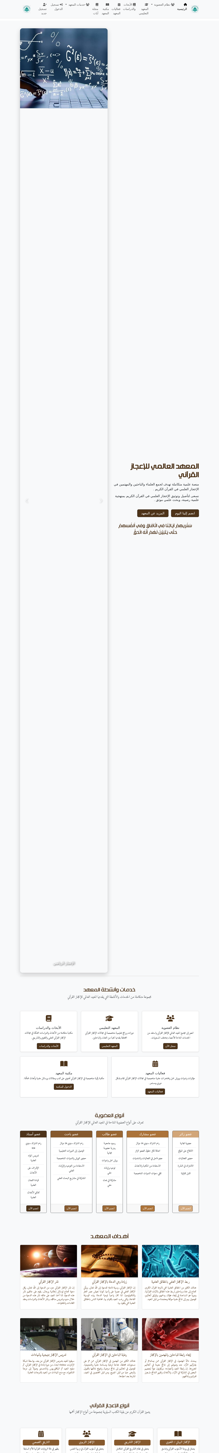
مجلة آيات (95, 11)
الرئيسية (182, 9)
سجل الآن (170, 1046)
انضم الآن (186, 1208)
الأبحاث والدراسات (129, 7)
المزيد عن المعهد (152, 513)
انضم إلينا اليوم (185, 513)
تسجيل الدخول (57, 7)
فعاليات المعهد (116, 11)
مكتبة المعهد (105, 11)
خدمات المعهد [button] (77, 4)
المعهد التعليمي (143, 11)
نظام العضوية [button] (162, 4)
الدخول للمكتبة (64, 1086)
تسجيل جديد (42, 11)
